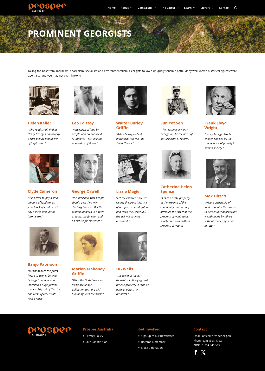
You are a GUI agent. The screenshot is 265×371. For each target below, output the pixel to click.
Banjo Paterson (42, 264)
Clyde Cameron (42, 191)
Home (112, 7)
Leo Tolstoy (83, 123)
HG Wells (124, 269)
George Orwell (85, 191)
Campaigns (145, 7)
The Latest (168, 7)
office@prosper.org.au (216, 336)
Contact (224, 7)
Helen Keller (39, 123)
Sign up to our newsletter (157, 336)
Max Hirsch (215, 195)
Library (205, 7)
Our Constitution (96, 342)
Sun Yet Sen (171, 123)
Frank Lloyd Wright (215, 125)
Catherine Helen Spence (176, 189)
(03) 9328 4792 (212, 340)
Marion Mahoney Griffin (88, 271)
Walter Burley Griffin (129, 125)
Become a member (153, 342)
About (125, 7)
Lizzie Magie (127, 191)
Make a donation (152, 347)
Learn (188, 7)
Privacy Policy (94, 336)
